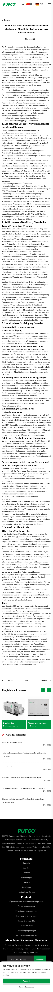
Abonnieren (40, 960)
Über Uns (26, 868)
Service (27, 882)
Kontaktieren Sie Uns (26, 892)
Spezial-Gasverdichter (26, 921)
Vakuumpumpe (26, 926)
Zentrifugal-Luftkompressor (26, 911)
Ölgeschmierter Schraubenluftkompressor (26, 901)
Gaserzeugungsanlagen (26, 931)
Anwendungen (26, 878)
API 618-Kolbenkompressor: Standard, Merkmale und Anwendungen (23, 788)
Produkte (26, 873)
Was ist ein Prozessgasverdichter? (12, 742)
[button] (43, 690)
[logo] (9, 4)
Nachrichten (26, 887)
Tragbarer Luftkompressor (26, 916)
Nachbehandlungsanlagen (26, 935)
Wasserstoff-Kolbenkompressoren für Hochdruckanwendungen (21, 777)
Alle (26, 681)
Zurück (7, 20)
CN (31, 4)
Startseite (26, 863)
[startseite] (26, 830)
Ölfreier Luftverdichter (26, 906)
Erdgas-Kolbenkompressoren (11, 767)
